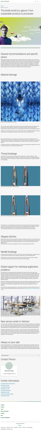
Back (2, 6)
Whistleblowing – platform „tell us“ (7, 429)
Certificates (16, 427)
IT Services (24, 427)
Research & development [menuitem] (5, 417)
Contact (20, 427)
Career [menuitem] (2, 409)
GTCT (12, 427)
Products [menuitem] (2, 407)
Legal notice (3, 427)
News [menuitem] (2, 415)
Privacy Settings (29, 427)
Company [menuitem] (2, 404)
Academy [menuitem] (2, 413)
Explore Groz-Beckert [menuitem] (4, 411)
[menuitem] (35, 1)
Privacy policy (8, 427)
